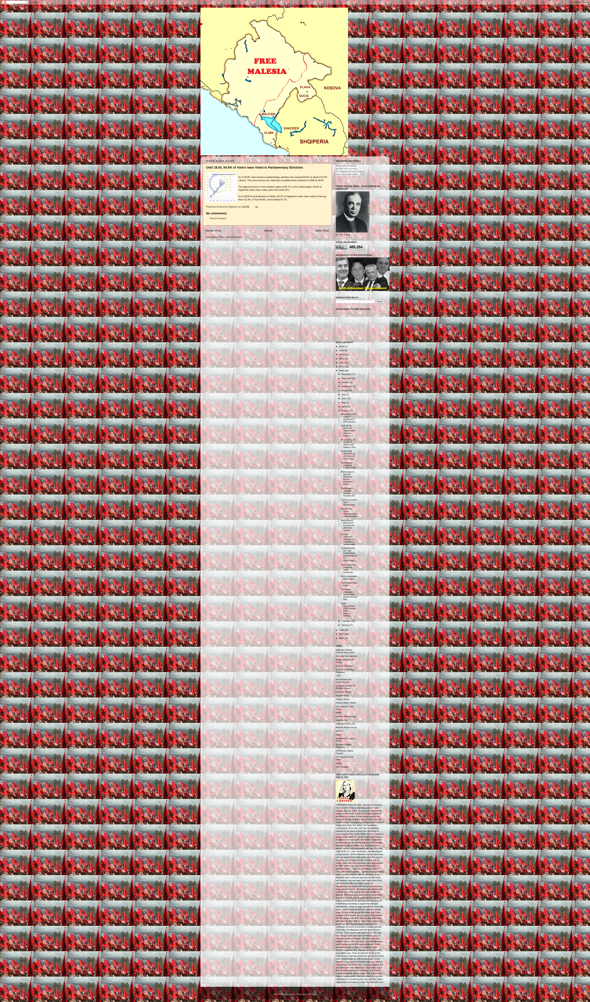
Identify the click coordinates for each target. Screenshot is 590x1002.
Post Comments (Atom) (230, 237)
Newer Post (213, 230)
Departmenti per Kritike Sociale (344, 680)
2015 (342, 346)
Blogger (312, 994)
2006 (342, 638)
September (347, 386)
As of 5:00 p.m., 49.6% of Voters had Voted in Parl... (349, 443)
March (345, 411)
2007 (342, 634)
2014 (342, 350)
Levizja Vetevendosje (346, 716)
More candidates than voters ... (349, 577)
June (344, 398)
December (347, 374)
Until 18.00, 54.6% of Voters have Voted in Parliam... (348, 431)
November (347, 378)
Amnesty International (346, 656)
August (345, 390)
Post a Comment (218, 218)
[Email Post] (256, 207)
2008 (342, 630)
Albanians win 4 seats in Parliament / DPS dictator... (349, 418)
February (346, 621)
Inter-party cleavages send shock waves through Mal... (349, 594)
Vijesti (338, 763)
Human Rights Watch (346, 703)
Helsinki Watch (343, 699)
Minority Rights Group (346, 727)
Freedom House (344, 692)
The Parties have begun (349, 584)
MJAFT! (339, 731)
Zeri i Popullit (342, 767)
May (344, 403)
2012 (342, 359)
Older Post (322, 230)
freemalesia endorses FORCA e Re (348, 465)
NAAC (339, 735)
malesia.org (341, 720)
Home (268, 230)
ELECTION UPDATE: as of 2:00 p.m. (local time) (348, 455)
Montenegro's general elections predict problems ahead (347, 478)
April (344, 407)
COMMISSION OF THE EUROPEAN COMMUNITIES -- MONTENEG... (349, 554)
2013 (342, 354)
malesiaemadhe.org (345, 724)
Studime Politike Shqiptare (343, 746)
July (344, 394)
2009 (342, 371)
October (346, 382)
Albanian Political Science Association (345, 651)
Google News (342, 695)
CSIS (338, 676)
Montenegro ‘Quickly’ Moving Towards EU (348, 492)
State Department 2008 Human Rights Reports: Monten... (348, 609)
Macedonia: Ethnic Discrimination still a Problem (349, 512)
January (346, 625)
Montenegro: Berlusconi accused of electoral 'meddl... (347, 525)
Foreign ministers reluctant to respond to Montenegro (348, 539)
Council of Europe (344, 666)
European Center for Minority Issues (346, 687)
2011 (341, 363)
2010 (342, 367)
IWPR (338, 713)
